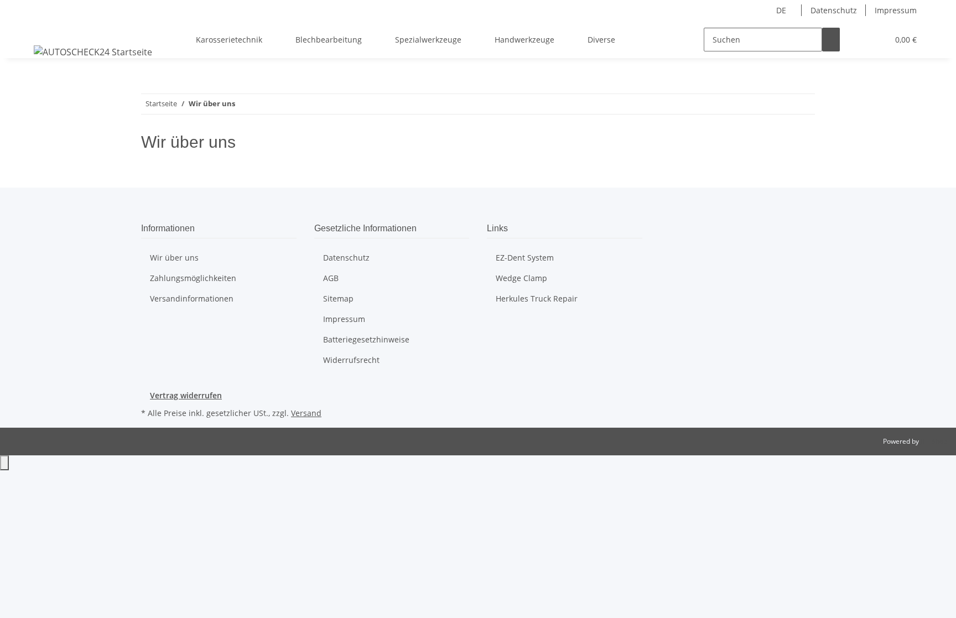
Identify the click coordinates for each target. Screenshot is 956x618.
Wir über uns (174, 257)
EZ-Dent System (525, 257)
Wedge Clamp (521, 278)
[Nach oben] (4, 462)
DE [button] (782, 10)
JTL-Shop (934, 441)
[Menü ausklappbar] (44, 29)
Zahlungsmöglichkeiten (193, 278)
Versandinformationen (191, 298)
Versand (306, 413)
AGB (331, 278)
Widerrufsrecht (351, 360)
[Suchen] (831, 39)
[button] (857, 39)
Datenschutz (833, 10)
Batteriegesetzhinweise (366, 339)
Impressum (896, 10)
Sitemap (338, 298)
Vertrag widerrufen (186, 395)
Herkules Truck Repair (537, 298)
